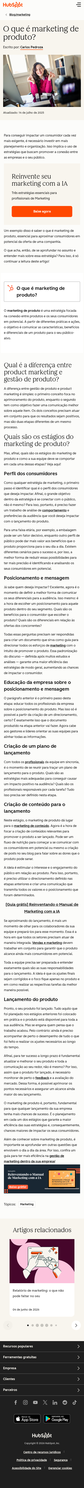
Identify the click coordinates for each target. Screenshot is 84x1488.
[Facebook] (16, 1403)
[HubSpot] (42, 1435)
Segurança (61, 1460)
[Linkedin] (55, 1403)
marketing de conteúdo (31, 826)
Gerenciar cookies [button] (60, 1468)
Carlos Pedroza (31, 47)
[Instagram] (25, 1403)
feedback (42, 1078)
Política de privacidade (32, 1460)
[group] (42, 1277)
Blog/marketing (19, 14)
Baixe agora (42, 211)
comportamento (54, 510)
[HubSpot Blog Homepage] (13, 5)
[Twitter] (45, 1403)
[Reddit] (65, 1403)
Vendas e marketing (47, 943)
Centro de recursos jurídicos (42, 1452)
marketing (58, 645)
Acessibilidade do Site (26, 1468)
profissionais (34, 762)
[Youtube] (35, 1403)
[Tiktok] (75, 1403)
